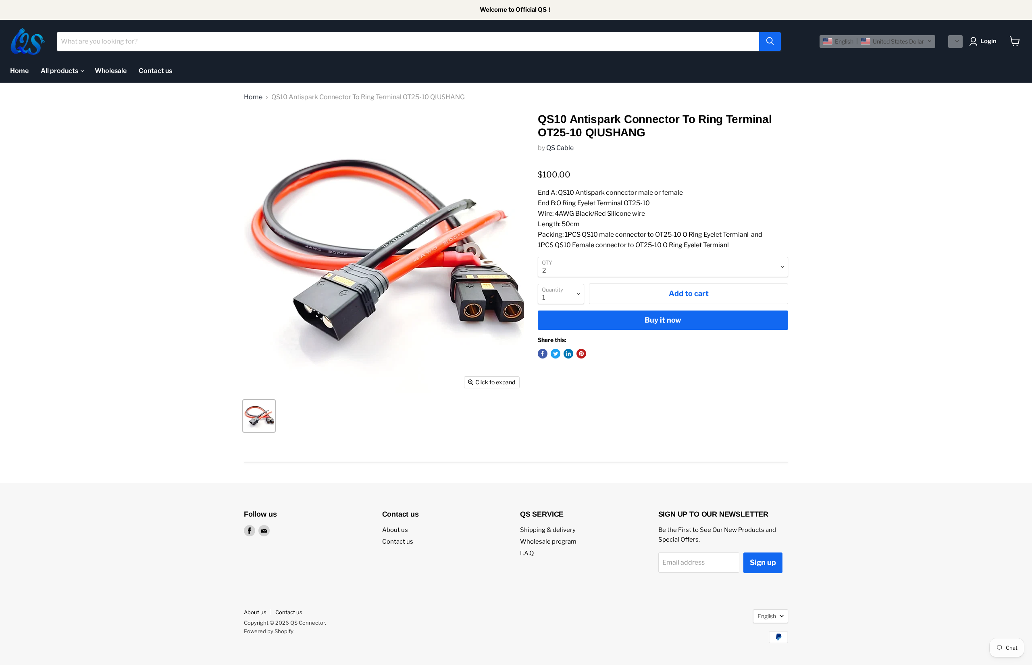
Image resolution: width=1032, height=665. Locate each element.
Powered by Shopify (268, 631)
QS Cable (560, 148)
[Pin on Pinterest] (581, 354)
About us (395, 530)
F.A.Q (527, 553)
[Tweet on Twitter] (555, 354)
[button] (877, 41)
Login (988, 41)
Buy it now (663, 320)
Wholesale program (548, 541)
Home (19, 70)
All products (60, 70)
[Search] (770, 41)
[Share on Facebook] (542, 354)
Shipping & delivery (548, 530)
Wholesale (111, 70)
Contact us (155, 70)
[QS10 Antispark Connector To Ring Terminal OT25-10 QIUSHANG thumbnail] (259, 416)
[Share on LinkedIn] (568, 354)
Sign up (763, 562)
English (766, 616)
